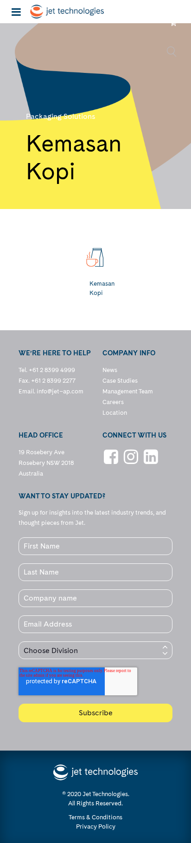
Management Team (127, 391)
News (109, 369)
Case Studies (120, 380)
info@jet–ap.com (60, 391)
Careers (113, 402)
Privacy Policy (95, 826)
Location (114, 412)
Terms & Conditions (95, 817)
